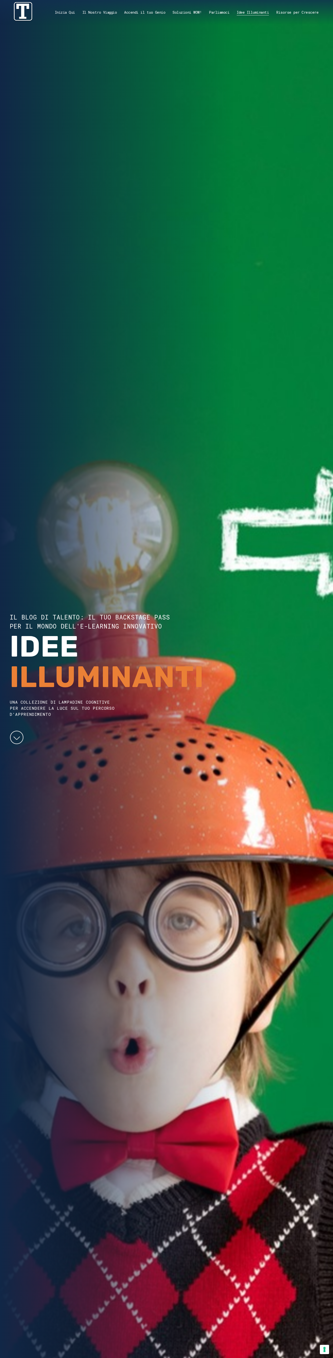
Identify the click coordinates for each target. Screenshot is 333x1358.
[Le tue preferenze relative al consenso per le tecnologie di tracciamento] (324, 1349)
